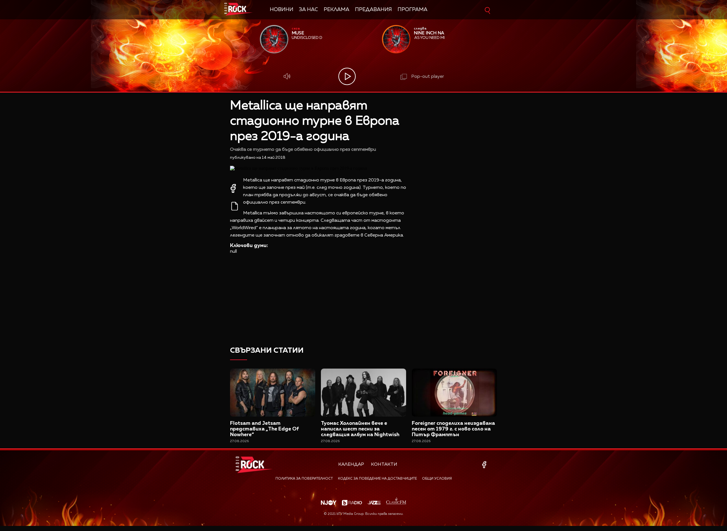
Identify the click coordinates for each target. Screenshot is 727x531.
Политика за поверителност (304, 478)
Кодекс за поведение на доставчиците (377, 478)
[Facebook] (485, 465)
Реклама (336, 9)
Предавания (373, 9)
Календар (351, 464)
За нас (308, 9)
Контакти (384, 464)
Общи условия (437, 478)
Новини (281, 9)
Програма (412, 9)
